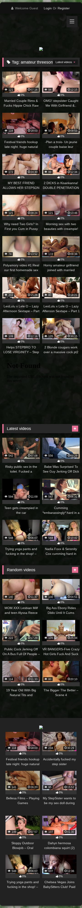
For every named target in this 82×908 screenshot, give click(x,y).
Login (48, 8)
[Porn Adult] (33, 30)
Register (64, 8)
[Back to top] (68, 894)
